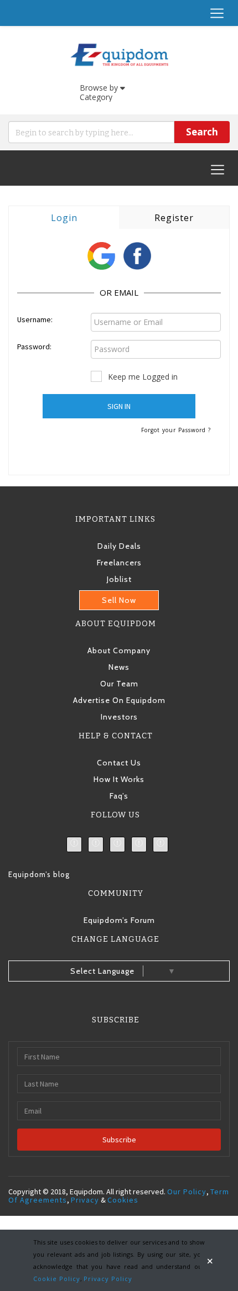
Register (174, 218)
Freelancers (119, 563)
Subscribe (119, 1140)
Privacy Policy (108, 1278)
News (119, 667)
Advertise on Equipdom (119, 700)
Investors (119, 717)
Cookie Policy (56, 1278)
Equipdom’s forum (119, 920)
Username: (35, 319)
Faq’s (119, 796)
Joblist (119, 579)
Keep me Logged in (143, 376)
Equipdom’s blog (39, 874)
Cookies (122, 1200)
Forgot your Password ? (176, 430)
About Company (119, 650)
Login (64, 218)
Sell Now (119, 600)
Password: (34, 346)
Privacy (85, 1200)
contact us (119, 763)
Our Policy (186, 1191)
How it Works (119, 779)
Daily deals (119, 546)
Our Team (119, 684)
